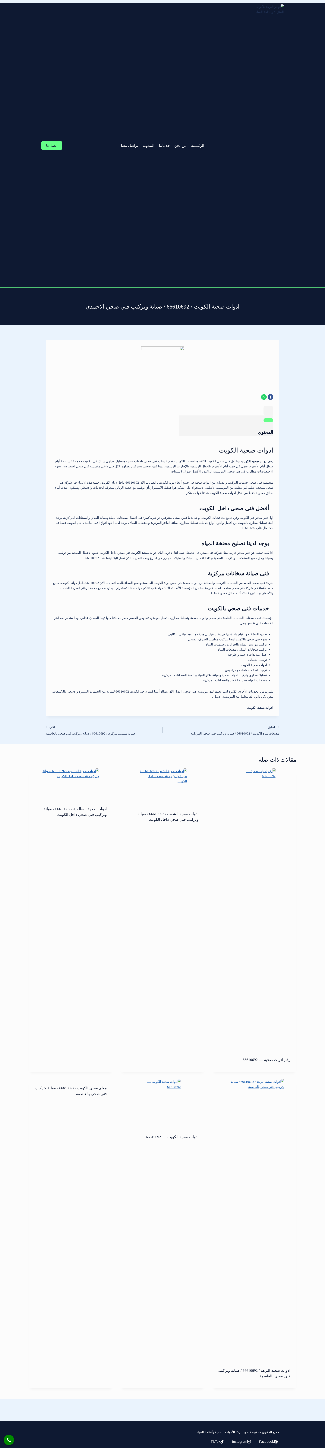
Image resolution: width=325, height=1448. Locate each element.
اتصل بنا (51, 145)
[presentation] (254, 909)
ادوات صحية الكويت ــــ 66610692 (172, 1137)
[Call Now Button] (9, 1440)
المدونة (148, 145)
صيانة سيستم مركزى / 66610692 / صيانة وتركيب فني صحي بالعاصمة (90, 730)
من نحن (180, 145)
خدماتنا (164, 145)
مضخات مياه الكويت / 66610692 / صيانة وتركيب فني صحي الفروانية (235, 730)
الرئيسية (197, 145)
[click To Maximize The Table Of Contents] (268, 410)
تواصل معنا (129, 145)
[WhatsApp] (264, 397)
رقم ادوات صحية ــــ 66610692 (266, 1060)
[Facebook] (270, 397)
